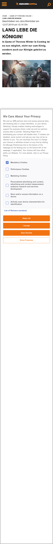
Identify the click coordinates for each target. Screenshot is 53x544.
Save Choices (26, 233)
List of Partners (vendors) (15, 210)
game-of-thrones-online (20, 16)
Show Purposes (26, 240)
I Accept (26, 225)
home (4, 16)
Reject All (27, 218)
